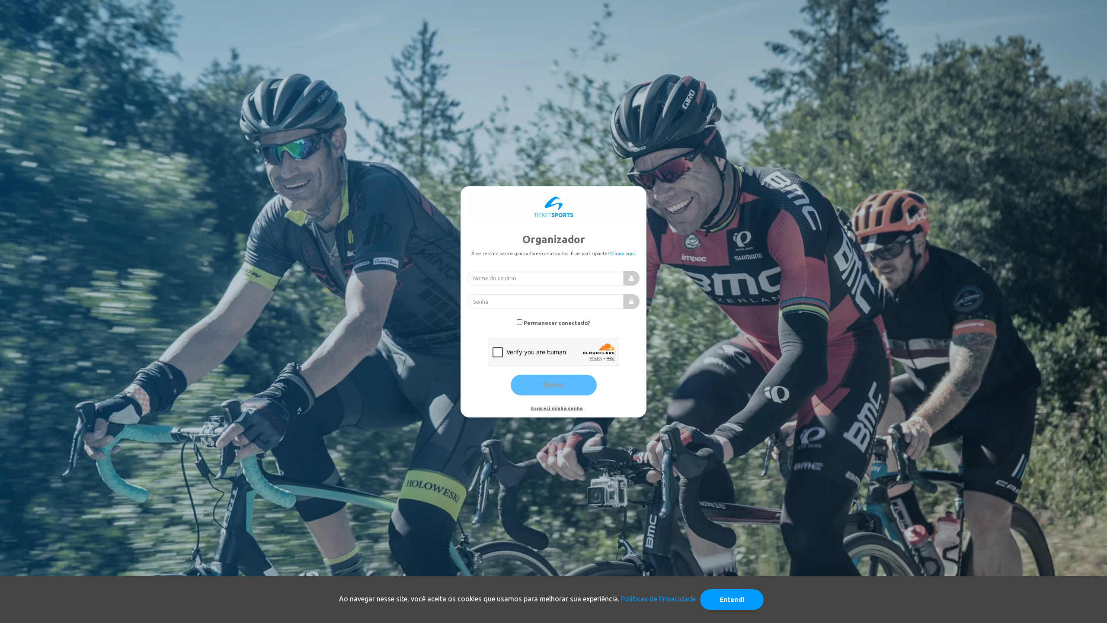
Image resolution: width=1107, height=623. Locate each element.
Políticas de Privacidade (658, 599)
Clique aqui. (623, 253)
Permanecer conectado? (557, 323)
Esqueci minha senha (557, 408)
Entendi (732, 599)
